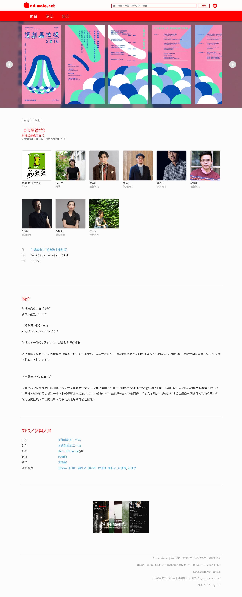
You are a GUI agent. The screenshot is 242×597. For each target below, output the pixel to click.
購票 (49, 16)
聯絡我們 (187, 558)
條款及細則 (214, 558)
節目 (33, 16)
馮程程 (59, 183)
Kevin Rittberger (68, 451)
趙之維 (82, 468)
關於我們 (175, 558)
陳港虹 (160, 183)
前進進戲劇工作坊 (33, 135)
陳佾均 (62, 457)
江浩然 (92, 231)
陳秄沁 (25, 231)
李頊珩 (126, 183)
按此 (218, 571)
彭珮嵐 (59, 231)
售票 (65, 16)
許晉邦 (92, 183)
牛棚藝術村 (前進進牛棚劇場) (49, 249)
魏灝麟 (193, 183)
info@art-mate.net (206, 578)
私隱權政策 (200, 558)
